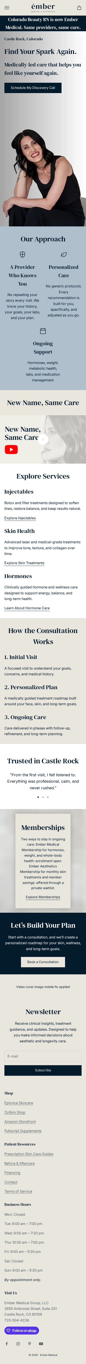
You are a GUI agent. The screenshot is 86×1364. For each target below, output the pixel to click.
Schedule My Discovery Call (33, 88)
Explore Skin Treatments (24, 563)
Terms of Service (18, 1191)
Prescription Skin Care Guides (28, 1154)
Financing (12, 1172)
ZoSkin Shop (14, 1112)
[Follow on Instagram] (18, 1344)
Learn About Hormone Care (27, 608)
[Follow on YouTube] (41, 1344)
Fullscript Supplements (22, 1131)
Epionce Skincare (18, 1103)
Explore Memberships (43, 897)
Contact (10, 1182)
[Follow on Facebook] (6, 1344)
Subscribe (43, 1070)
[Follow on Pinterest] (29, 1344)
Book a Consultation (43, 962)
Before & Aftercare (19, 1163)
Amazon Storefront (20, 1121)
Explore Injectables (20, 518)
